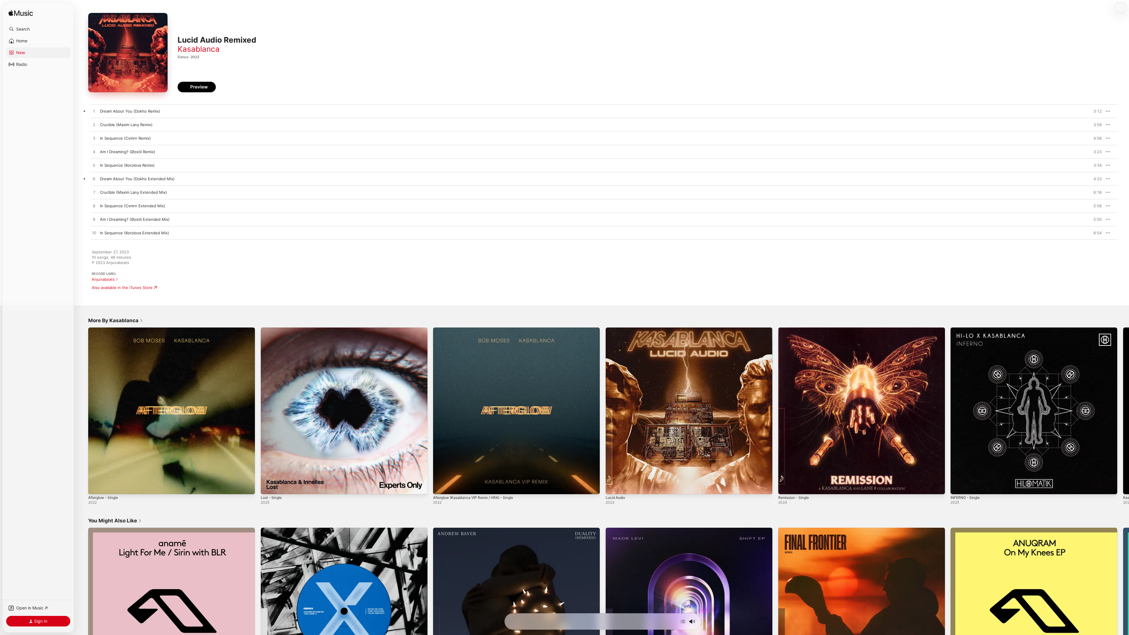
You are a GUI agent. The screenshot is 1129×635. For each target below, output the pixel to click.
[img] (21, 13)
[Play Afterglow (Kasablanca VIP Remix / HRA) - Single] (440, 486)
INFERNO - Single (967, 329)
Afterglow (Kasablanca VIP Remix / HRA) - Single (477, 329)
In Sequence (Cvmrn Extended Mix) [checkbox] (132, 205)
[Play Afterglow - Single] (95, 486)
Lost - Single (272, 329)
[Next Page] (1123, 410)
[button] (38, 29)
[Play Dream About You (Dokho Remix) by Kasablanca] (94, 111)
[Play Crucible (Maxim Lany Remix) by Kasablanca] (94, 125)
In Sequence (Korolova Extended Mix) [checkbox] (134, 232)
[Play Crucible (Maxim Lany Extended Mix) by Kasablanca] (94, 192)
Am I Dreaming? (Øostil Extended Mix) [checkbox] (135, 219)
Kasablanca (199, 49)
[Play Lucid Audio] (613, 486)
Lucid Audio (616, 329)
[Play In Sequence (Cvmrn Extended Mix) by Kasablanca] (94, 206)
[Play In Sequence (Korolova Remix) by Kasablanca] (94, 165)
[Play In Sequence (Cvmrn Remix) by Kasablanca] (94, 138)
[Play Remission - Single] (785, 486)
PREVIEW (1095, 111)
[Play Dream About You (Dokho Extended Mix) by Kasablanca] (94, 179)
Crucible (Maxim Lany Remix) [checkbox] (126, 124)
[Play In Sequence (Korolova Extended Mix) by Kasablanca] (94, 233)
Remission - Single (795, 329)
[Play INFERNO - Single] (957, 486)
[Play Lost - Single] (268, 486)
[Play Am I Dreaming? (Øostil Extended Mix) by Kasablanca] (94, 219)
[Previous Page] (82, 410)
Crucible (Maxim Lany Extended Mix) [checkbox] (133, 192)
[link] (115, 320)
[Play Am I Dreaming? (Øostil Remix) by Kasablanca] (94, 152)
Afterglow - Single (105, 329)
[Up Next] (683, 621)
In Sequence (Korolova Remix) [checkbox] (127, 165)
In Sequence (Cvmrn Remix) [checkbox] (125, 138)
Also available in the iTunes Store (122, 287)
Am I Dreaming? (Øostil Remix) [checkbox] (127, 151)
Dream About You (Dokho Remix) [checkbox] (130, 111)
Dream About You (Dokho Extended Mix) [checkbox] (137, 178)
